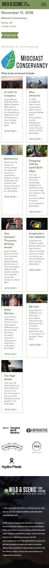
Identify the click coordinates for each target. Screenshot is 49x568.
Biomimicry (11, 158)
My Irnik (34, 306)
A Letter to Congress (10, 93)
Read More (34, 133)
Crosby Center (8, 26)
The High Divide (9, 377)
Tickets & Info (10, 35)
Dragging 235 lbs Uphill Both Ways (36, 166)
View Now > (10, 131)
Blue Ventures (34, 93)
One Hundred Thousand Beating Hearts (10, 240)
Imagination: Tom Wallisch (37, 235)
